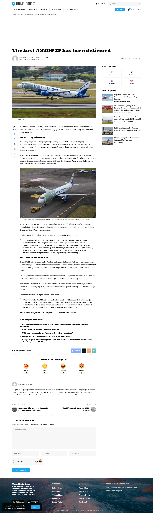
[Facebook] (96, 3)
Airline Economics (119, 113)
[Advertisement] (76, 31)
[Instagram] (104, 3)
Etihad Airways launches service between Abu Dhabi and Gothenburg (126, 140)
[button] (35, 507)
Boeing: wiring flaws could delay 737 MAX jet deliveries (47, 336)
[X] (99, 3)
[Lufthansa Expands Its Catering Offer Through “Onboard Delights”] (107, 131)
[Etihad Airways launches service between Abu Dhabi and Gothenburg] (107, 141)
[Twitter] (131, 73)
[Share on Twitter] (133, 58)
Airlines (128, 124)
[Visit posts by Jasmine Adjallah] (15, 58)
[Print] (139, 58)
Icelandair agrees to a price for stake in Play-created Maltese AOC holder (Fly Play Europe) (127, 119)
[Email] (136, 58)
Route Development (120, 101)
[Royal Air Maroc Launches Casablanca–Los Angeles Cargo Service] (107, 98)
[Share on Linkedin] (14, 143)
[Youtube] (131, 82)
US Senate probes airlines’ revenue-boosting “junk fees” (47, 333)
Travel (128, 101)
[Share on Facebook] (129, 58)
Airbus (68, 235)
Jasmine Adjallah (27, 57)
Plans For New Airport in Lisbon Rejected (40, 330)
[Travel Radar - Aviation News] (23, 4)
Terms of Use (21, 508)
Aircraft (116, 133)
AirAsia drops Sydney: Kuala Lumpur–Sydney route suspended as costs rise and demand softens (127, 108)
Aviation (128, 113)
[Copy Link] (14, 153)
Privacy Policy (9, 508)
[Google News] (101, 3)
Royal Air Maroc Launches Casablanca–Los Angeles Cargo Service (126, 97)
